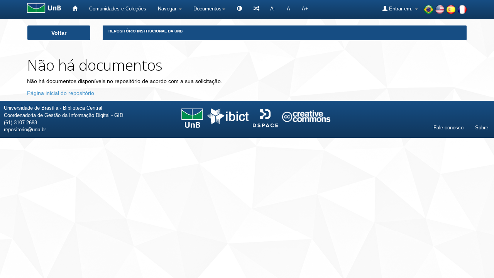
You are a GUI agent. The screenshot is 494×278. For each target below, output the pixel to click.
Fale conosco (448, 128)
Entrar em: (400, 9)
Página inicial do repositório (60, 93)
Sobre (481, 128)
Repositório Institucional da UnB (145, 31)
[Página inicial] (75, 8)
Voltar (58, 33)
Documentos (207, 9)
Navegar (168, 9)
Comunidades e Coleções (117, 9)
